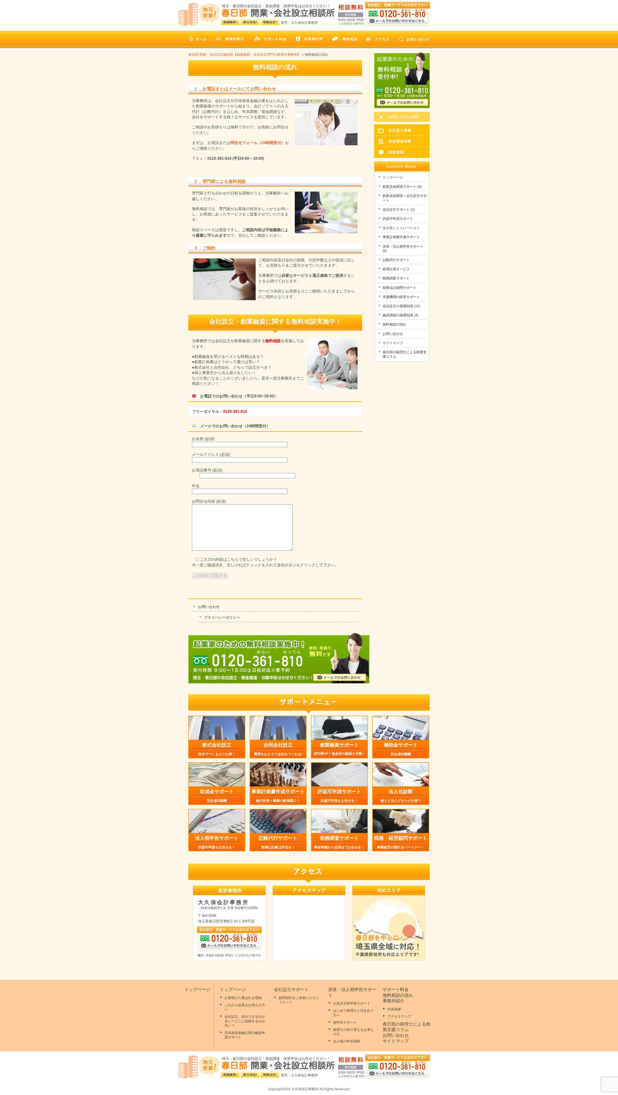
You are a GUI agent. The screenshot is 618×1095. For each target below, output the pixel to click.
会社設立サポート (399, 209)
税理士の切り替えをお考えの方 (353, 1032)
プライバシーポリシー (222, 617)
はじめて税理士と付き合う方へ (353, 1013)
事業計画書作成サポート (401, 237)
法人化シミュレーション (401, 228)
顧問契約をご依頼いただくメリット (299, 1000)
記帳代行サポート (396, 260)
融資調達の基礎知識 (400, 315)
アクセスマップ (399, 1016)
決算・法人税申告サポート (403, 248)
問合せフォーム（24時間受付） (258, 143)
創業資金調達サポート (402, 186)
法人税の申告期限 (346, 1041)
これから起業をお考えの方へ (245, 1007)
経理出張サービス (396, 269)
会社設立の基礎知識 (401, 306)
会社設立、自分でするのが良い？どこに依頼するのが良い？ (245, 1021)
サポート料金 (396, 989)
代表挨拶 (394, 1009)
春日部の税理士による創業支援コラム (405, 354)
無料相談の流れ (394, 324)
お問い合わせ (209, 607)
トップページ (393, 177)
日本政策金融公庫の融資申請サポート (245, 1035)
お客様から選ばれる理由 (243, 998)
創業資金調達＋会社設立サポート (405, 198)
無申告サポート (345, 1022)
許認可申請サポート (398, 219)
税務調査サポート (396, 278)
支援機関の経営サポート (401, 297)
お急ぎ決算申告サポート (351, 1003)
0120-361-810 (235, 411)
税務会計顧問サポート (399, 288)
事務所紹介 (393, 1000)
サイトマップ (393, 343)
